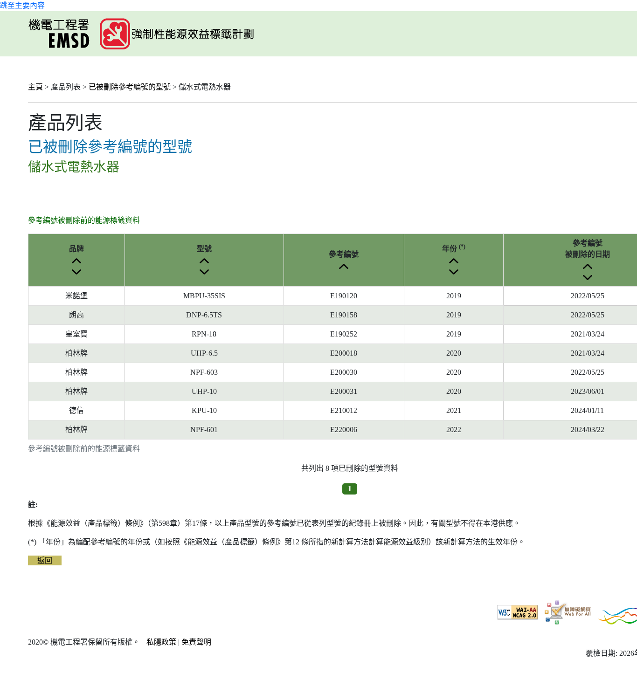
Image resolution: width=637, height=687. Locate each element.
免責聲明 (196, 642)
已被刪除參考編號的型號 (130, 87)
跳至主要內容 (22, 5)
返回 (44, 560)
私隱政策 (161, 642)
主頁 (35, 87)
